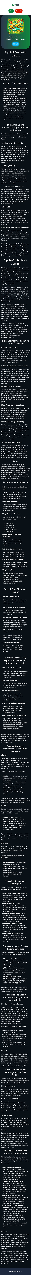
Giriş (11, 11)
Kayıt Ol (18, 11)
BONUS (15, 44)
